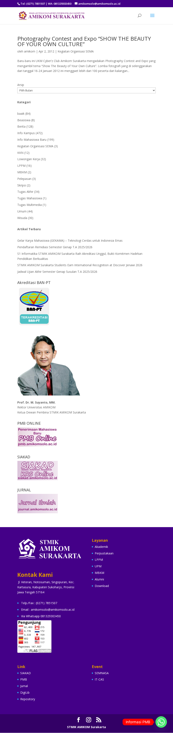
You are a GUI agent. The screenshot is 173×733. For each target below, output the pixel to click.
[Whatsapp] (161, 722)
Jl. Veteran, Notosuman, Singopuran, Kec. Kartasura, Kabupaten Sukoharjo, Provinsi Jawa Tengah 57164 (45, 587)
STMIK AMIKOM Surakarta (86, 727)
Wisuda (22, 218)
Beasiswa (23, 120)
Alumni (99, 579)
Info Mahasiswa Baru (31, 140)
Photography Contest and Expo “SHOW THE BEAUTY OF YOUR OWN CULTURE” (84, 41)
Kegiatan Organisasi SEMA (76, 51)
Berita (21, 126)
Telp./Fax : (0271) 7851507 (39, 603)
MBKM (22, 172)
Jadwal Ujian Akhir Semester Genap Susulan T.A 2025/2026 (57, 272)
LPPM (21, 166)
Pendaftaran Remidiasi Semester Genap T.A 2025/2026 (54, 247)
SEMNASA (102, 673)
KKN (20, 153)
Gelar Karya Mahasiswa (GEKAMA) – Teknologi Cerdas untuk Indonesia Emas (70, 240)
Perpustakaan (104, 553)
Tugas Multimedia (29, 205)
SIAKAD (25, 673)
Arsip (20, 85)
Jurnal (24, 686)
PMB (23, 679)
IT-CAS (99, 679)
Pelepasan (24, 179)
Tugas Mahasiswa (29, 198)
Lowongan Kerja (28, 159)
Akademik (101, 547)
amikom (29, 51)
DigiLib (25, 692)
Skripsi (21, 185)
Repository (27, 699)
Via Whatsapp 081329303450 (41, 616)
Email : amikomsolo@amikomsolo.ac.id (47, 610)
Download (102, 586)
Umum (22, 211)
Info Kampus (26, 133)
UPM (98, 566)
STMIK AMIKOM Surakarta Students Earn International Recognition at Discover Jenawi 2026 (79, 265)
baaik (20, 114)
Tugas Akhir (25, 192)
